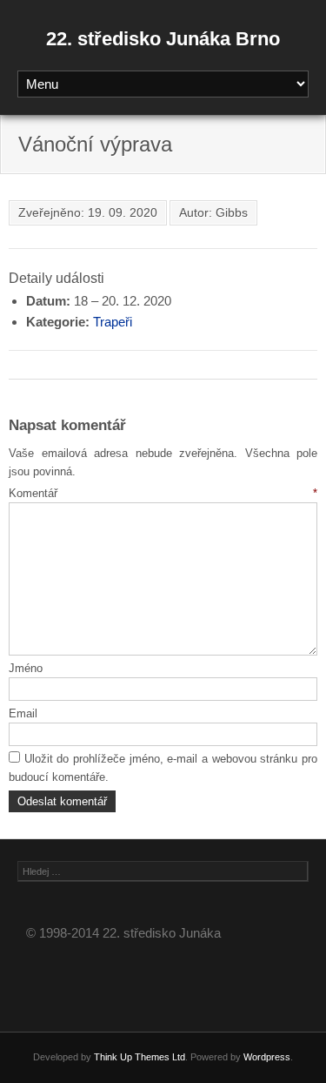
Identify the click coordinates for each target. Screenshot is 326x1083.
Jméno (26, 668)
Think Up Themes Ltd (139, 1057)
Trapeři (112, 321)
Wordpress (266, 1057)
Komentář (163, 493)
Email (23, 713)
